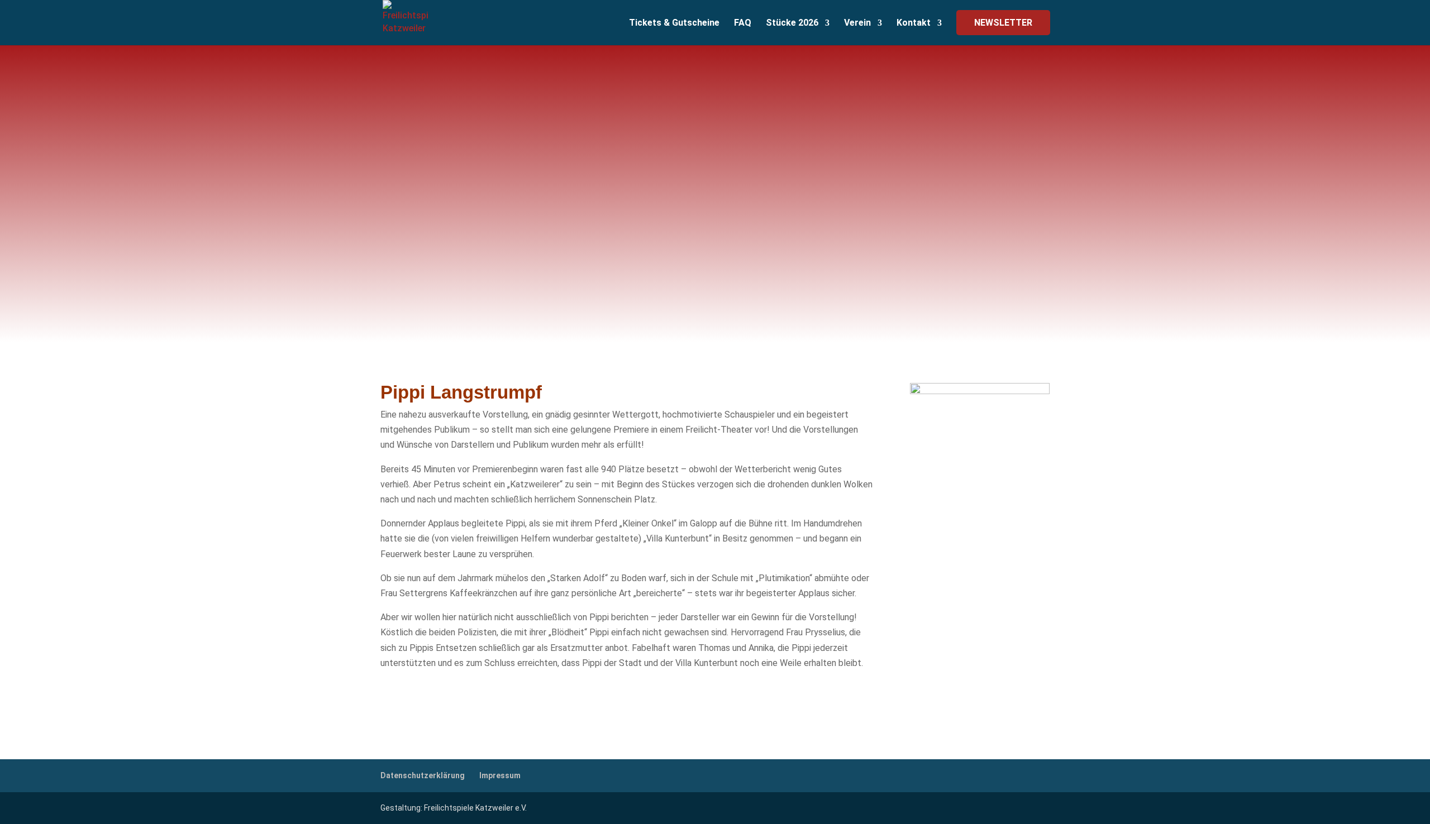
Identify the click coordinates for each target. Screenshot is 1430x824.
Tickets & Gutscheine (674, 23)
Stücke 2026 (792, 23)
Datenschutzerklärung (422, 775)
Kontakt (914, 23)
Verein (857, 23)
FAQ (742, 23)
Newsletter (1003, 22)
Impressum (500, 775)
